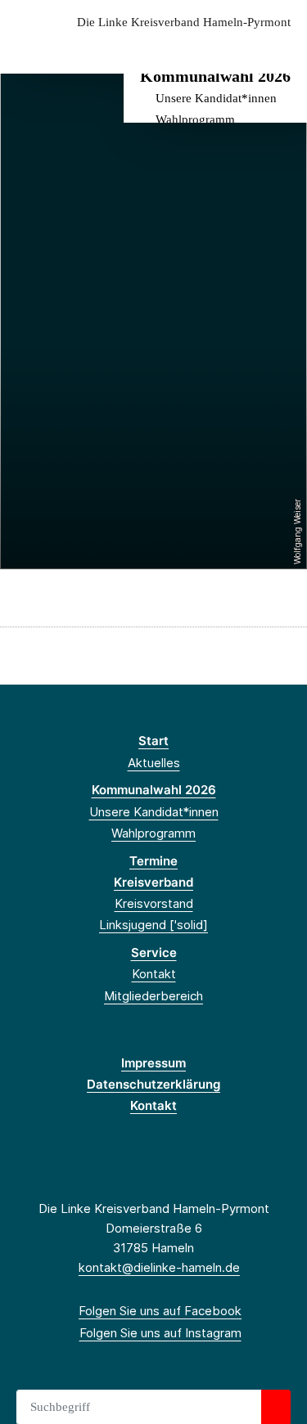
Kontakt (154, 974)
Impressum (153, 1063)
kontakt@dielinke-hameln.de (159, 1267)
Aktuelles (154, 762)
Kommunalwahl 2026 (215, 76)
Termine (153, 861)
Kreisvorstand (154, 903)
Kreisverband (153, 882)
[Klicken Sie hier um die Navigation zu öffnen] (282, 47)
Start (153, 740)
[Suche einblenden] (237, 47)
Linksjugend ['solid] (153, 924)
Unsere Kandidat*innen (216, 98)
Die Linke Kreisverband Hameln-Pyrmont (184, 22)
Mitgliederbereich (153, 996)
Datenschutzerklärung (153, 1084)
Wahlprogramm (195, 119)
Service (154, 952)
